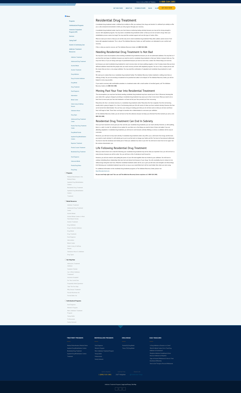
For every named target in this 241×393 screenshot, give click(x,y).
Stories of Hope (140, 8)
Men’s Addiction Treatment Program (74, 312)
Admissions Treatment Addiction (73, 265)
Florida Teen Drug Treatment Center (78, 127)
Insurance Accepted (72, 277)
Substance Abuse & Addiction (75, 251)
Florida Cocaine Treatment (78, 147)
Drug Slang (74, 170)
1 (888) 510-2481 (105, 374)
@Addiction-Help (136, 374)
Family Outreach (71, 322)
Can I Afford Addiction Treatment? (73, 273)
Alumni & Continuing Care (77, 45)
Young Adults (71, 316)
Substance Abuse (75, 110)
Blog (150, 8)
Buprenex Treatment (76, 143)
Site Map (134, 384)
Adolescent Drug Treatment (78, 61)
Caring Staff (73, 40)
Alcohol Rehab (75, 65)
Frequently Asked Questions (75, 283)
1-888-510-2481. (142, 47)
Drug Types (74, 115)
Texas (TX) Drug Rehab (128, 348)
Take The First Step (72, 286)
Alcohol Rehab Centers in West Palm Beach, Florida (76, 218)
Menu (68, 16)
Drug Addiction (75, 74)
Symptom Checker (72, 269)
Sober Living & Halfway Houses (77, 105)
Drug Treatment (75, 87)
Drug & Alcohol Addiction (78, 78)
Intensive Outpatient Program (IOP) (75, 31)
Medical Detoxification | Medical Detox (77, 345)
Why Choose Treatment (73, 289)
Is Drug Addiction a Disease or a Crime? (160, 345)
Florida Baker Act (72, 295)
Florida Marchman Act (73, 292)
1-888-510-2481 (167, 1)
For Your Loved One (73, 280)
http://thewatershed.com (102, 171)
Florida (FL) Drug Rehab (128, 345)
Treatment (70, 196)
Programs (72, 21)
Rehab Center (74, 100)
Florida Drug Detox (76, 165)
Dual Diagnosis (75, 91)
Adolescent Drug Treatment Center (78, 120)
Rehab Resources (72, 201)
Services (71, 36)
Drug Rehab (74, 83)
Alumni (157, 8)
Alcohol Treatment (76, 70)
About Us (129, 8)
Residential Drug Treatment (75, 187)
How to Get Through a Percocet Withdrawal (161, 363)
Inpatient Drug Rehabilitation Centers (78, 138)
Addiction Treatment (76, 57)
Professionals (71, 319)
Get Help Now (118, 8)
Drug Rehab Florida (76, 132)
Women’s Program (72, 307)
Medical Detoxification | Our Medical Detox (75, 178)
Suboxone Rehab (75, 161)
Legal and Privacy (126, 384)
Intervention (74, 95)
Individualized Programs (76, 25)
